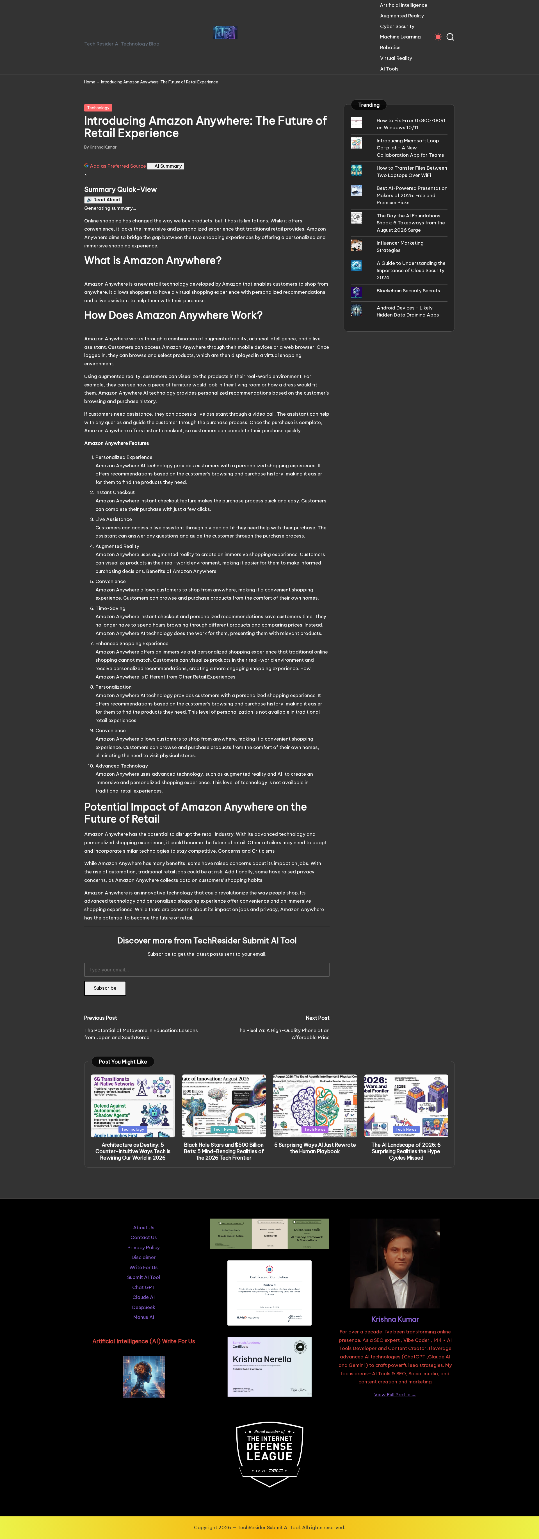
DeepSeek (143, 1307)
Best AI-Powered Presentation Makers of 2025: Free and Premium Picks (412, 195)
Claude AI (144, 1297)
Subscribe (105, 988)
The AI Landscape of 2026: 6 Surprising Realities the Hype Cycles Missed (406, 1151)
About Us (143, 1227)
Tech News (224, 1129)
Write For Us (143, 1267)
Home (89, 82)
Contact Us (144, 1237)
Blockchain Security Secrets (408, 291)
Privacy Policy (143, 1247)
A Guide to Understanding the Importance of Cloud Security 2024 (411, 270)
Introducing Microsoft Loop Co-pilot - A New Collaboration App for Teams (410, 148)
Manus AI (143, 1317)
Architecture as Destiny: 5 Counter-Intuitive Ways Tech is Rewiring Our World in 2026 (132, 1151)
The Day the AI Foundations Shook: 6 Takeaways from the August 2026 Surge (411, 223)
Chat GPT (143, 1287)
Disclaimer (144, 1257)
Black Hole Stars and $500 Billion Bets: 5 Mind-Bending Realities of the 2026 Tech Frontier (224, 1151)
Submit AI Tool (143, 1277)
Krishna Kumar (395, 1319)
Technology (98, 107)
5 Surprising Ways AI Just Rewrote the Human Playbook (315, 1148)
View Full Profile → (395, 1395)
